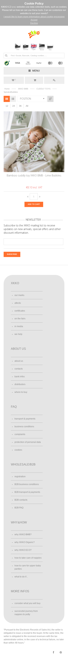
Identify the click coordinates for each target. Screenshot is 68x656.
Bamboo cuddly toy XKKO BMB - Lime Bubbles (34, 175)
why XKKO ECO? (23, 550)
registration (20, 476)
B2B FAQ (19, 507)
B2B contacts (21, 500)
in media (19, 326)
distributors (20, 384)
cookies (18, 450)
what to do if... (21, 576)
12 (7, 106)
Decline (34, 23)
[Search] (6, 55)
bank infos (20, 376)
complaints (20, 434)
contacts (19, 368)
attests (18, 303)
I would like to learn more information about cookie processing (34, 16)
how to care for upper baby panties (28, 567)
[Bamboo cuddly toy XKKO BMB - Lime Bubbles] (34, 141)
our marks (19, 295)
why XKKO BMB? (23, 534)
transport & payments (25, 418)
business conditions (24, 426)
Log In (54, 80)
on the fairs (20, 318)
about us (19, 361)
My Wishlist (15, 80)
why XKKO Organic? (25, 542)
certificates (20, 311)
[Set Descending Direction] (50, 99)
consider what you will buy (27, 603)
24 (13, 106)
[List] (13, 99)
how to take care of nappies (28, 558)
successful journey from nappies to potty (26, 613)
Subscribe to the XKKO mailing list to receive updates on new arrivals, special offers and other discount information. (32, 229)
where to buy (21, 392)
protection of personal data (28, 442)
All (27, 106)
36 (20, 106)
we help (18, 334)
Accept (34, 20)
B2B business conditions (27, 484)
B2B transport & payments (27, 492)
